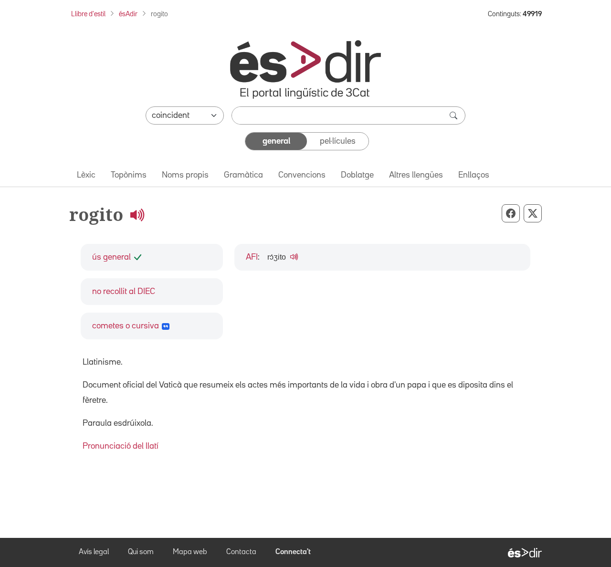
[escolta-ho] (137, 214)
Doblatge (357, 175)
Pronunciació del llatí (120, 446)
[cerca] (454, 115)
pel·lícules (338, 141)
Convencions (302, 175)
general (276, 141)
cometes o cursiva (125, 326)
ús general (111, 257)
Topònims (129, 175)
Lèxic (86, 175)
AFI (252, 257)
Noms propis (185, 175)
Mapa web (190, 552)
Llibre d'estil (88, 14)
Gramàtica (243, 175)
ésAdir (128, 14)
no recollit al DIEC (123, 291)
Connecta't (293, 552)
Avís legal (94, 552)
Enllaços (473, 175)
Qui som (141, 552)
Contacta (241, 552)
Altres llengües (416, 175)
